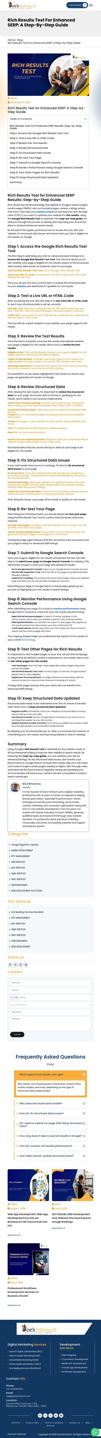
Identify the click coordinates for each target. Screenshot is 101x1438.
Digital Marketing (27, 1345)
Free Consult (75, 5)
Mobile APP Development (74, 1363)
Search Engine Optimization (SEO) (25, 1351)
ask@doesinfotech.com (18, 1396)
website (21, 286)
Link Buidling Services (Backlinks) (25, 1368)
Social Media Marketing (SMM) (24, 1359)
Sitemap (50, 1425)
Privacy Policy (32, 1422)
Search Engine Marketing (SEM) (24, 1355)
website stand (44, 211)
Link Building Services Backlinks (27, 912)
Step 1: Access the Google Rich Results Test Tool (39, 133)
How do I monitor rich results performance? (44, 1146)
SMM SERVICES (18, 873)
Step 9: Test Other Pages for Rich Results (34, 172)
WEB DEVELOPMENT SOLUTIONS (26, 890)
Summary (16, 182)
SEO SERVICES (18, 867)
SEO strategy (28, 639)
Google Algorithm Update (25, 844)
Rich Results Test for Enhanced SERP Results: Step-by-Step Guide (46, 127)
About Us (15, 1422)
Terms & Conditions (53, 1422)
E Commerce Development (75, 1359)
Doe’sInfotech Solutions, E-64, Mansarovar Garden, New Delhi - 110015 (26, 1404)
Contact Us (74, 1422)
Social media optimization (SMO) (25, 1364)
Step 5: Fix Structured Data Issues (30, 153)
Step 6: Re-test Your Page (25, 158)
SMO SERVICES (18, 879)
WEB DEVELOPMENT (20, 946)
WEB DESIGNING (19, 885)
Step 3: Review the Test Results (28, 143)
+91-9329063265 (14, 1389)
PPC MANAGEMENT (20, 856)
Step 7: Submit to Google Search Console (35, 162)
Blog (20, 40)
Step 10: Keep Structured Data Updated (34, 177)
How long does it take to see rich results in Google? (49, 1136)
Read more (13, 1235)
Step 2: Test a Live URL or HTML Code (32, 138)
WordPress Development (74, 1371)
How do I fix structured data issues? (40, 1113)
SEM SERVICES (18, 861)
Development (70, 1346)
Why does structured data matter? (39, 1103)
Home (11, 40)
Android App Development (75, 1367)
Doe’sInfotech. (64, 1434)
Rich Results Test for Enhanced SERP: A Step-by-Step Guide (44, 43)
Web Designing (69, 1355)
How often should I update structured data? (45, 1156)
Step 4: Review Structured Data (29, 148)
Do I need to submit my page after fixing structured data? (49, 1124)
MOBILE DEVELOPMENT (22, 850)
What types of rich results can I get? (39, 1074)
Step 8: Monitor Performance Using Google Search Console (46, 167)
